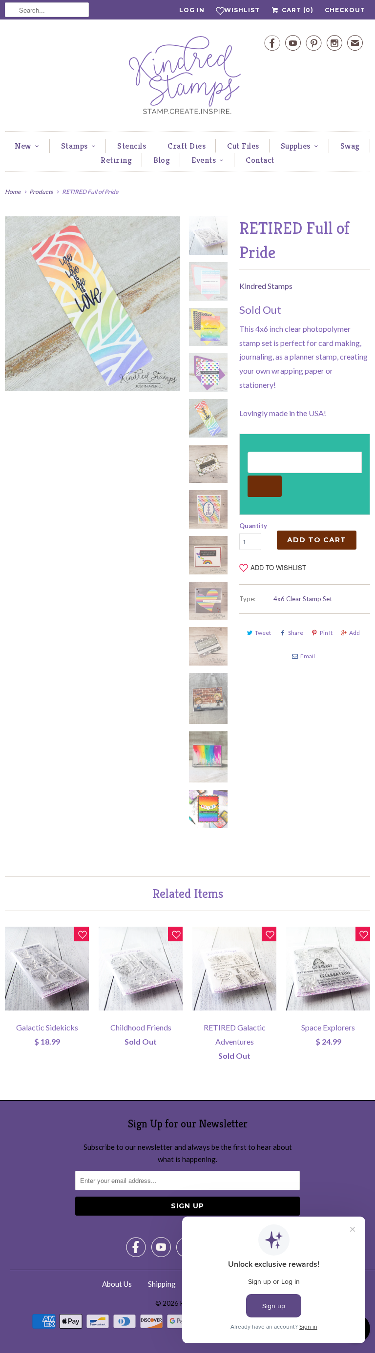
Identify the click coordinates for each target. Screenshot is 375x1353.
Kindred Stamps (265, 285)
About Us (117, 1283)
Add (354, 632)
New (23, 145)
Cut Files (243, 145)
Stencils (131, 145)
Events (203, 159)
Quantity (253, 526)
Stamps (74, 145)
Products (41, 191)
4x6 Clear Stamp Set (302, 599)
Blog (161, 159)
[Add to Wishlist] (81, 934)
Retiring (116, 159)
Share (295, 632)
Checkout (345, 10)
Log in (192, 10)
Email (307, 656)
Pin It (326, 632)
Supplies (296, 145)
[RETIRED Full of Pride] (92, 303)
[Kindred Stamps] (187, 77)
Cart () (296, 10)
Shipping (162, 1283)
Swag (350, 145)
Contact (260, 159)
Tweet (263, 632)
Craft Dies (186, 145)
